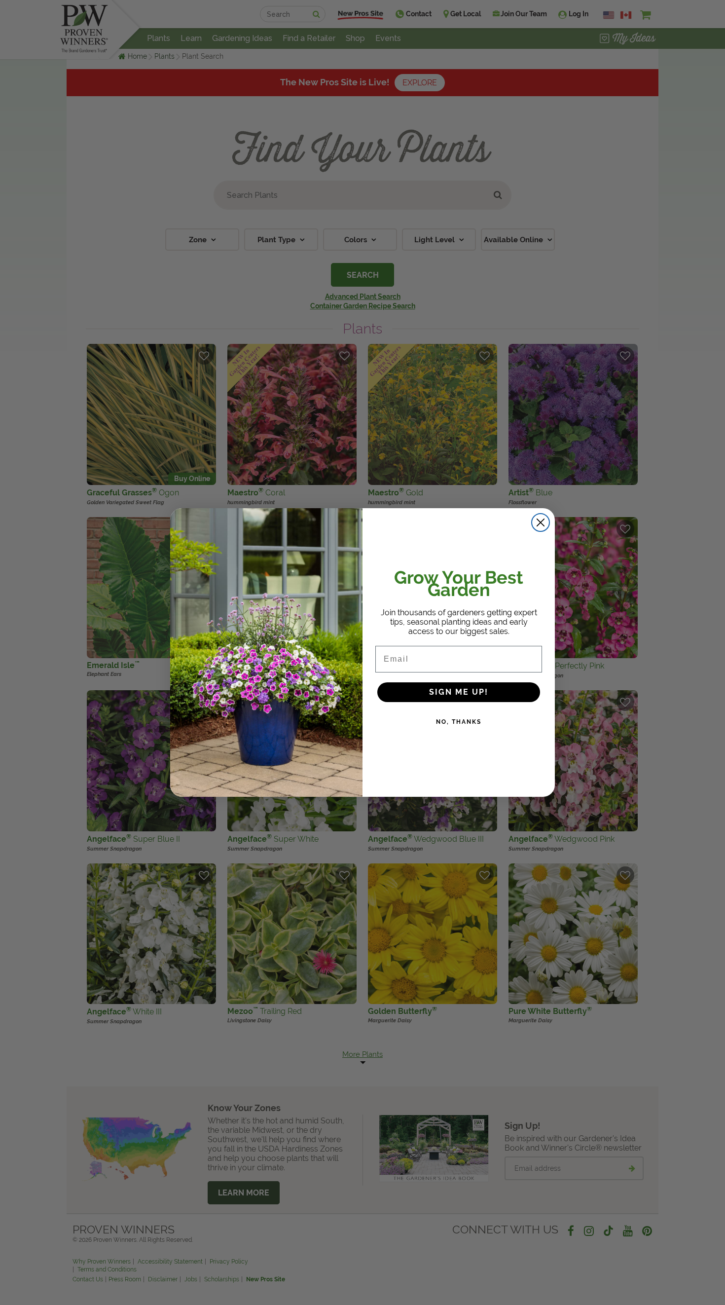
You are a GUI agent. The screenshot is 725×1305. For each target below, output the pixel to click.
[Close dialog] (540, 522)
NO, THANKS (458, 721)
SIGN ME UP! (458, 692)
